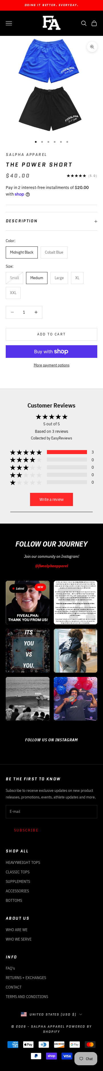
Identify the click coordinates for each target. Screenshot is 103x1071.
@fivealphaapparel (51, 565)
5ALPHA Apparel (26, 154)
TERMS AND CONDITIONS (27, 996)
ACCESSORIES (17, 891)
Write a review (51, 499)
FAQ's (10, 968)
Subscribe (26, 830)
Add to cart (51, 334)
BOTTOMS (14, 900)
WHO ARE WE (16, 929)
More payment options (52, 365)
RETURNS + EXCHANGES (26, 977)
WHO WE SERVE (18, 939)
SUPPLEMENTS (18, 881)
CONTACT (13, 987)
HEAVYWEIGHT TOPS (23, 862)
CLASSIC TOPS (17, 872)
